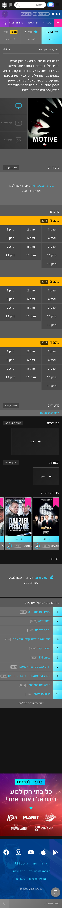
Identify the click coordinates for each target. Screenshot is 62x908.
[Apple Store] (43, 852)
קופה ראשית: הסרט (38, 685)
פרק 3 (10, 229)
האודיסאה (44, 621)
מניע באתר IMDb (49, 413)
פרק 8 (31, 247)
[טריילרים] (14, 117)
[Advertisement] (31, 155)
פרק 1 (52, 229)
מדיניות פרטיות (37, 879)
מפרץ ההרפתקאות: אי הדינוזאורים (29, 676)
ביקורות (47, 23)
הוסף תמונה (11, 462)
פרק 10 (51, 255)
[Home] (50, 5)
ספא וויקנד (43, 648)
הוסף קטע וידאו (13, 423)
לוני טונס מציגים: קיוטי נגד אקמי (31, 639)
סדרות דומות (16, 23)
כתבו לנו (21, 879)
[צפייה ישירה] (14, 100)
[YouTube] (31, 852)
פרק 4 (52, 238)
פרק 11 (31, 255)
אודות (44, 864)
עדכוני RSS (21, 864)
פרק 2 (31, 229)
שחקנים (33, 23)
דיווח (34, 864)
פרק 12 (10, 255)
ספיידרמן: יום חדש (39, 612)
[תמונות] (14, 134)
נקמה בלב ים (42, 630)
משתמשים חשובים (39, 871)
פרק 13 (51, 264)
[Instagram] (19, 852)
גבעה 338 (44, 657)
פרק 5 (31, 238)
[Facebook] (6, 852)
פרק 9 (10, 247)
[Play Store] (56, 852)
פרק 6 (10, 238)
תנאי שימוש (18, 871)
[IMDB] (13, 32)
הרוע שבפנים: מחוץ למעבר (34, 667)
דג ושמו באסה (41, 694)
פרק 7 (52, 247)
